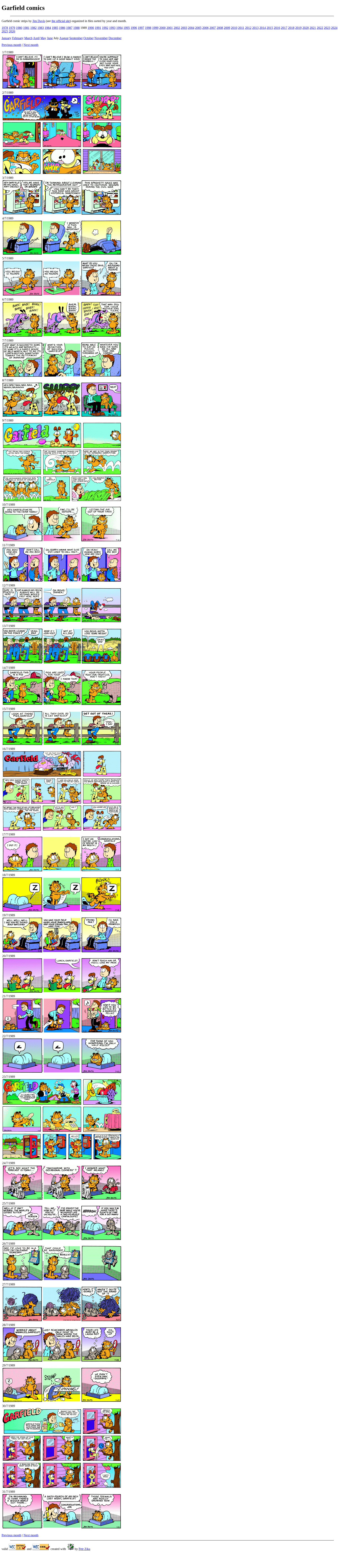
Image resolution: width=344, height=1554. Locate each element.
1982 (33, 27)
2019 (298, 27)
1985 (55, 27)
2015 (270, 27)
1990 (91, 27)
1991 (98, 27)
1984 (48, 27)
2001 (169, 27)
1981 (26, 27)
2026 (12, 31)
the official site (61, 21)
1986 (62, 27)
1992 (105, 27)
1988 (76, 27)
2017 (284, 27)
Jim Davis (38, 21)
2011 (241, 27)
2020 (305, 27)
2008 (220, 27)
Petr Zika (84, 1549)
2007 (212, 27)
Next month (30, 45)
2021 (313, 27)
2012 (248, 27)
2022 (320, 27)
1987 (69, 27)
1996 (134, 27)
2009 (227, 27)
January (6, 38)
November (101, 38)
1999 (155, 27)
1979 (12, 27)
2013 (255, 27)
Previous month (11, 45)
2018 (291, 27)
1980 (19, 27)
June (50, 38)
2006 (205, 27)
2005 (198, 27)
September (76, 38)
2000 (162, 27)
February (17, 38)
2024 (334, 27)
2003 (184, 27)
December (114, 38)
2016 (277, 27)
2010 (234, 27)
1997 (141, 27)
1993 (112, 27)
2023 (327, 27)
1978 (5, 27)
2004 (191, 27)
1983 (40, 27)
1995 (126, 27)
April (36, 38)
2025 (5, 31)
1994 (119, 27)
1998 (148, 27)
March (28, 38)
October (88, 38)
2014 (262, 27)
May (43, 38)
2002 (177, 27)
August (63, 38)
